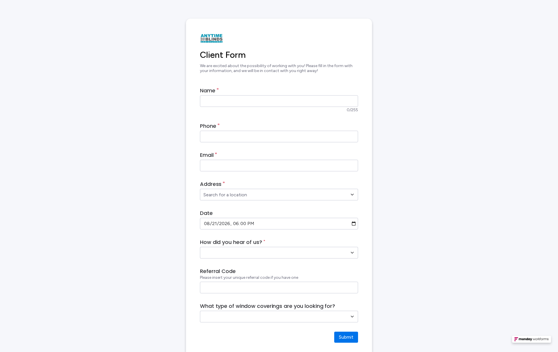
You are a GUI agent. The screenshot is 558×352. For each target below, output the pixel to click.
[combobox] (272, 194)
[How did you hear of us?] (352, 252)
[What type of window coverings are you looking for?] (352, 316)
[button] (531, 341)
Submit (346, 337)
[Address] (352, 194)
